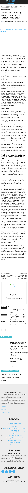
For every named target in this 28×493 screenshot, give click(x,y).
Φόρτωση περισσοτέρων (14, 366)
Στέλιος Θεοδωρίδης (8, 21)
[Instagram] (14, 300)
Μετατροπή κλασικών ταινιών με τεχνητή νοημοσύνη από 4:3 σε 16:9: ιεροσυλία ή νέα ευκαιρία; (18, 316)
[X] (10, 25)
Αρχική (2, 6)
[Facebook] (7, 25)
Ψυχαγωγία (7, 6)
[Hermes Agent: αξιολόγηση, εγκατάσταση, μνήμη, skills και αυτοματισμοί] (4, 361)
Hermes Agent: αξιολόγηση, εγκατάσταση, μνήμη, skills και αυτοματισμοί (17, 360)
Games (12, 6)
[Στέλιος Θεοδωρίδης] (2, 21)
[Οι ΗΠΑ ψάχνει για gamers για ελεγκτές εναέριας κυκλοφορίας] (5, 325)
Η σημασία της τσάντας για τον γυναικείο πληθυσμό (7, 277)
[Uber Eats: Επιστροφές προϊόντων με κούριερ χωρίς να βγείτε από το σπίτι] (4, 355)
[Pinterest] (14, 25)
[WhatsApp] (17, 25)
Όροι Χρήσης (4, 409)
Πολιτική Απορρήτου (5, 412)
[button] (3, 486)
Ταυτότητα (3, 406)
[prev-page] (2, 330)
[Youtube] (13, 471)
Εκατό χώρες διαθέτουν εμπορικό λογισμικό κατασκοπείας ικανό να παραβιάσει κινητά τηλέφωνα (18, 342)
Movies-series (4, 308)
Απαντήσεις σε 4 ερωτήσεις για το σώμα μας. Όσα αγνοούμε (21, 277)
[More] (20, 25)
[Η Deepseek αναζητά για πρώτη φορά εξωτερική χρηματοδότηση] (4, 349)
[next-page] (5, 330)
